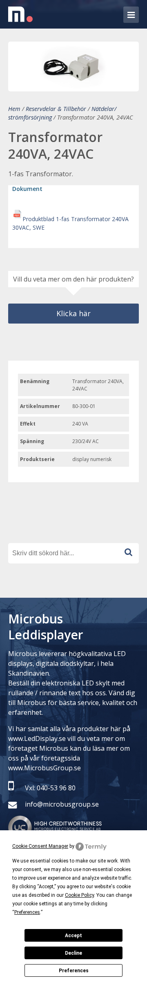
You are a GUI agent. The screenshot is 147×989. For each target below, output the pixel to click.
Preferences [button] (27, 912)
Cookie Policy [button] (79, 895)
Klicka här (73, 313)
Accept (73, 935)
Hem (14, 109)
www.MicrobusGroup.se (44, 767)
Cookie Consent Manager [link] (40, 846)
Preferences (74, 970)
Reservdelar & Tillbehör (56, 109)
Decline (73, 953)
